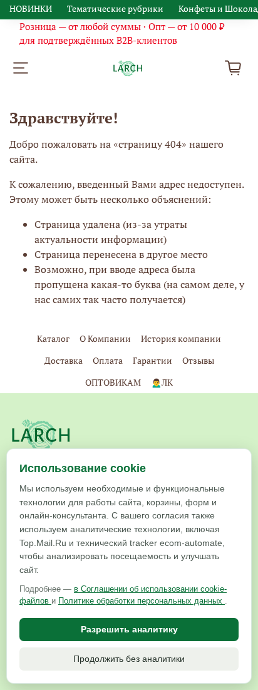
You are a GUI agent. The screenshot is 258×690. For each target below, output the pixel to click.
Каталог (53, 338)
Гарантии (152, 360)
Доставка (63, 360)
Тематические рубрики (115, 8)
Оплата (108, 360)
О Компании (105, 338)
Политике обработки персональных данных (141, 600)
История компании (181, 338)
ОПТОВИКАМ (113, 382)
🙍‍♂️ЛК (162, 382)
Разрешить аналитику (129, 629)
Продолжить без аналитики (129, 659)
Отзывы (198, 360)
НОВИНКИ (30, 8)
